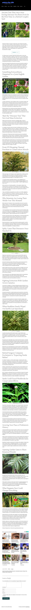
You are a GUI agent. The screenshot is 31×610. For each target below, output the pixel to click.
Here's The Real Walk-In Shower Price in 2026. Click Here (15, 562)
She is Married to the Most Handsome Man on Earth (24, 562)
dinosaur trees (18, 120)
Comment (4, 587)
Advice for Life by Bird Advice (7, 606)
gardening (4, 373)
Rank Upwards (22, 553)
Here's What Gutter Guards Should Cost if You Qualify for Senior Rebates (6, 562)
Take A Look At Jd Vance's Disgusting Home (23, 551)
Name (3, 589)
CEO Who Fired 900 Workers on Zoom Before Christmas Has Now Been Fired (6, 540)
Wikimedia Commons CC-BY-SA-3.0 (17, 403)
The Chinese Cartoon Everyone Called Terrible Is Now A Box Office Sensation (6, 551)
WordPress (27, 606)
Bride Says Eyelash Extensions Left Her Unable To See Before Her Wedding (15, 540)
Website (3, 592)
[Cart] (25, 6)
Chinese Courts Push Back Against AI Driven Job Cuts (15, 551)
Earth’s (20, 437)
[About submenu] (22, 6)
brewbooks (16, 253)
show (17, 52)
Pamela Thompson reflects (20, 180)
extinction (20, 523)
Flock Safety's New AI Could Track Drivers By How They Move (24, 540)
